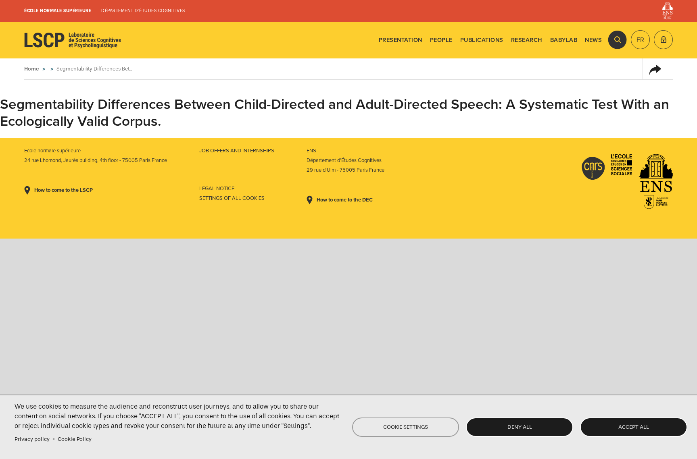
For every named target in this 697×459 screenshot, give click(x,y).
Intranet (663, 39)
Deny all (519, 427)
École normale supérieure (57, 10)
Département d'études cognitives (143, 10)
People (441, 40)
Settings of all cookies (232, 198)
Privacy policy (32, 439)
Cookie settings (405, 427)
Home (31, 69)
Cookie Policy (75, 439)
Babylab (564, 40)
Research (527, 40)
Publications (481, 40)
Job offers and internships (236, 150)
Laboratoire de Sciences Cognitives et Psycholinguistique (72, 40)
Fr (640, 40)
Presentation (400, 40)
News (593, 40)
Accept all (633, 427)
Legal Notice (216, 188)
